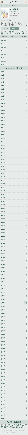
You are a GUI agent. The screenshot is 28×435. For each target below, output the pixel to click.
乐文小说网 (14, 2)
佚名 (14, 11)
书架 (2, 2)
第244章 (9, 20)
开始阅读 (5, 28)
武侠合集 (12, 427)
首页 (2, 5)
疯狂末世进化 (12, 5)
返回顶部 (25, 302)
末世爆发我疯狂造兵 (15, 34)
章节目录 (14, 28)
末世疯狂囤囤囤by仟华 (14, 32)
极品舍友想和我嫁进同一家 (16, 425)
